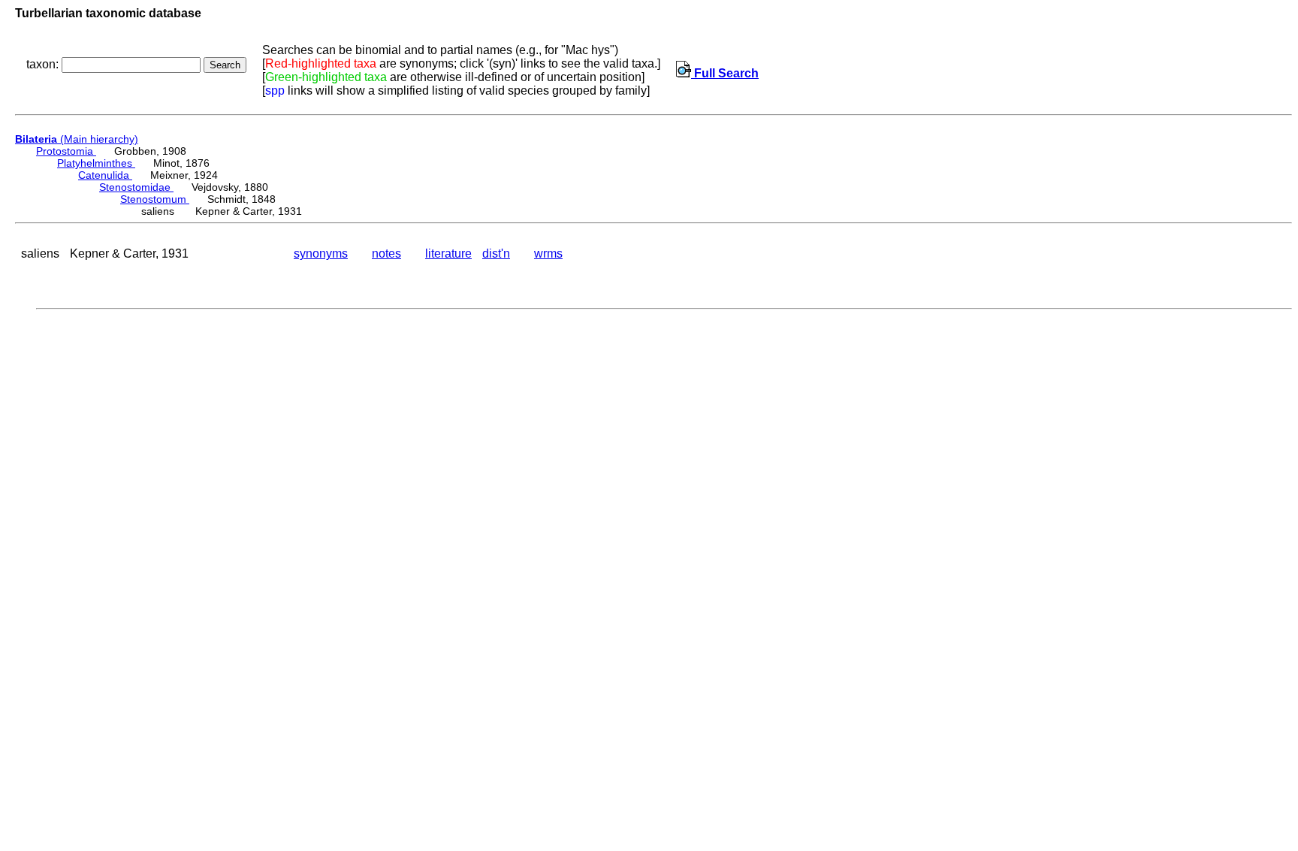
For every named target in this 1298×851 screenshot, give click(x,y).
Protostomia (66, 151)
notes (386, 253)
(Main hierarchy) (76, 139)
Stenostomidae (136, 187)
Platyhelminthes (96, 163)
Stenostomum (154, 199)
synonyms (321, 253)
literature (448, 253)
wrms (548, 253)
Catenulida (105, 175)
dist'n (496, 253)
